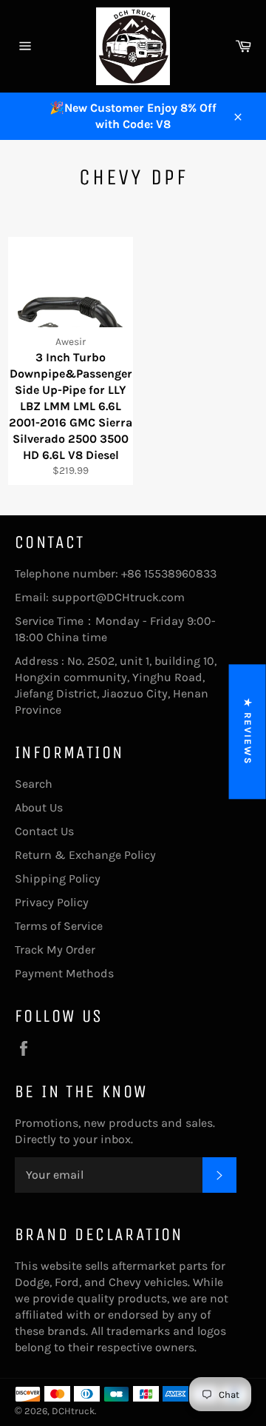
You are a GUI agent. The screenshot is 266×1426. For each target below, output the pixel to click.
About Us (39, 807)
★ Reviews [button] (247, 731)
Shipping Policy (57, 878)
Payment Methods (64, 973)
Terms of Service (59, 926)
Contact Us (44, 831)
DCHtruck (73, 1410)
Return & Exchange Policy (85, 855)
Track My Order (55, 950)
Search (33, 784)
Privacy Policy (52, 902)
